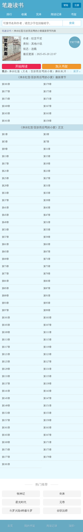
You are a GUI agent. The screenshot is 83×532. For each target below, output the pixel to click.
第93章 (5, 303)
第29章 (5, 185)
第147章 (47, 398)
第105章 (6, 325)
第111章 (47, 332)
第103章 (47, 317)
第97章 (5, 310)
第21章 (5, 171)
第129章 (6, 369)
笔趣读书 (13, 5)
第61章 (5, 244)
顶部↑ (72, 525)
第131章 (47, 369)
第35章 (46, 193)
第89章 (5, 295)
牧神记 (21, 493)
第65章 (5, 251)
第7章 (46, 141)
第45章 (5, 215)
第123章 (47, 354)
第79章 (46, 273)
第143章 (47, 391)
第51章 (46, 222)
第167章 (47, 106)
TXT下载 (75, 42)
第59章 (46, 237)
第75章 (46, 266)
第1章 (5, 134)
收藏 (24, 14)
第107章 (47, 325)
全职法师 (62, 510)
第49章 (5, 222)
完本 (39, 14)
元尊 (62, 502)
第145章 (6, 398)
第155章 (47, 413)
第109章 (6, 332)
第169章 (6, 106)
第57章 (5, 237)
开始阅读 (21, 66)
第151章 (47, 405)
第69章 (5, 259)
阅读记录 (56, 14)
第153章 (6, 413)
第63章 (46, 244)
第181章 (6, 84)
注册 (77, 5)
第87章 (46, 288)
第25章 (5, 178)
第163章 (47, 113)
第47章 (46, 215)
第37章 (5, 200)
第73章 (5, 266)
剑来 (62, 493)
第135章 (47, 376)
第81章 (5, 281)
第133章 (6, 376)
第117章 (6, 347)
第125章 (6, 361)
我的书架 (29, 525)
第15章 (46, 156)
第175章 (47, 91)
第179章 (47, 84)
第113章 (6, 339)
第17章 (5, 163)
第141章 (6, 391)
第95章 (46, 303)
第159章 (47, 120)
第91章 (46, 295)
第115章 (47, 339)
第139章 (47, 383)
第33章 (5, 193)
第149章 (6, 405)
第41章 (5, 207)
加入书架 (61, 66)
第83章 (46, 281)
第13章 (5, 156)
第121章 (6, 354)
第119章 (47, 347)
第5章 (5, 141)
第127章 (47, 361)
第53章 (5, 229)
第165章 (6, 113)
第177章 (6, 91)
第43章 (46, 207)
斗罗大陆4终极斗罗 (20, 510)
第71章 (46, 259)
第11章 (46, 149)
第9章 (5, 149)
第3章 (46, 134)
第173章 (6, 98)
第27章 (46, 178)
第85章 (5, 288)
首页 (10, 525)
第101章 (6, 317)
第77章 (5, 273)
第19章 (46, 163)
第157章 (6, 420)
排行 (9, 14)
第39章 (46, 200)
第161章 (6, 120)
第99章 (46, 310)
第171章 (47, 98)
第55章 (46, 229)
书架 (73, 14)
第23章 (46, 171)
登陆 (66, 5)
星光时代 (20, 502)
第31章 (46, 185)
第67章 (46, 251)
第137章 (6, 383)
